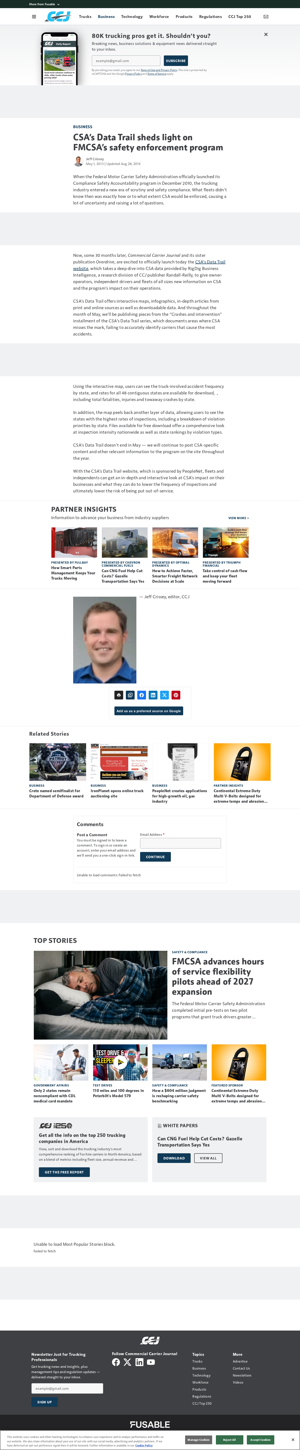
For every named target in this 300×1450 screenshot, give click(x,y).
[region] (150, 1440)
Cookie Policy (144, 1445)
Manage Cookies (199, 1439)
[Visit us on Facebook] (116, 1361)
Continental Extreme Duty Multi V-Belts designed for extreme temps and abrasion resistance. (239, 796)
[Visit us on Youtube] (151, 1361)
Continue (155, 857)
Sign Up (44, 1402)
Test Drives (102, 1085)
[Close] (293, 1440)
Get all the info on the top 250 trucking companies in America (82, 1138)
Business (82, 126)
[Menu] (34, 16)
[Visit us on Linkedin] (139, 1361)
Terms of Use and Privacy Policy (159, 70)
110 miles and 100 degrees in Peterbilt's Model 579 (118, 1093)
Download (174, 1158)
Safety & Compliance (190, 952)
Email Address (152, 834)
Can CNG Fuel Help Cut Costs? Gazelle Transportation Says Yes (123, 576)
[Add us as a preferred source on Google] (130, 695)
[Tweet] (164, 695)
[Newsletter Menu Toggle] (266, 16)
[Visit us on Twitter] (127, 1361)
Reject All (229, 1439)
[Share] (141, 695)
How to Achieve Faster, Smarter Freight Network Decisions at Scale (175, 576)
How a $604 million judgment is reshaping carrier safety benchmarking (179, 1096)
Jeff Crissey (95, 158)
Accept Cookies (260, 1439)
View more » (238, 518)
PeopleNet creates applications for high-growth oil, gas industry (179, 796)
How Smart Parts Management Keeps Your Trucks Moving (73, 573)
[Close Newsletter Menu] (266, 34)
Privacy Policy (133, 73)
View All (208, 1158)
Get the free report (64, 1172)
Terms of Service (156, 73)
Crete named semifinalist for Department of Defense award (56, 793)
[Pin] (176, 695)
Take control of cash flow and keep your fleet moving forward (225, 576)
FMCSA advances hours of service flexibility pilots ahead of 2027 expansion (218, 976)
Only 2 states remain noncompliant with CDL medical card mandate (55, 1096)
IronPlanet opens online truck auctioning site (117, 793)
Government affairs (51, 1085)
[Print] (118, 695)
